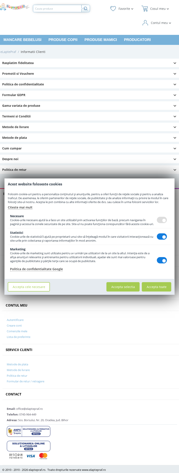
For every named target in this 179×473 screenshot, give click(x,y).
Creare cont (14, 325)
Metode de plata (14, 138)
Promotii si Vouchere (18, 73)
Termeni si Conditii (16, 116)
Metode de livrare (15, 127)
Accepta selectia (123, 287)
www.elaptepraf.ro (94, 470)
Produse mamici (100, 40)
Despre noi (10, 159)
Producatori (137, 40)
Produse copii (62, 40)
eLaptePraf (8, 52)
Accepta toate (157, 287)
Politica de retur (14, 170)
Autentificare (15, 320)
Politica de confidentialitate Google (36, 269)
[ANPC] (28, 431)
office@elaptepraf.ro (25, 409)
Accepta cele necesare (29, 287)
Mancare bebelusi (22, 40)
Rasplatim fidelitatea (18, 63)
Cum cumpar (12, 148)
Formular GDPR (13, 95)
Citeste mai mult (20, 207)
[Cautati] (85, 8)
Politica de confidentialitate (23, 84)
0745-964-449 (21, 414)
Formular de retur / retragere (25, 381)
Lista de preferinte (18, 337)
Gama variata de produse (21, 105)
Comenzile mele (17, 331)
